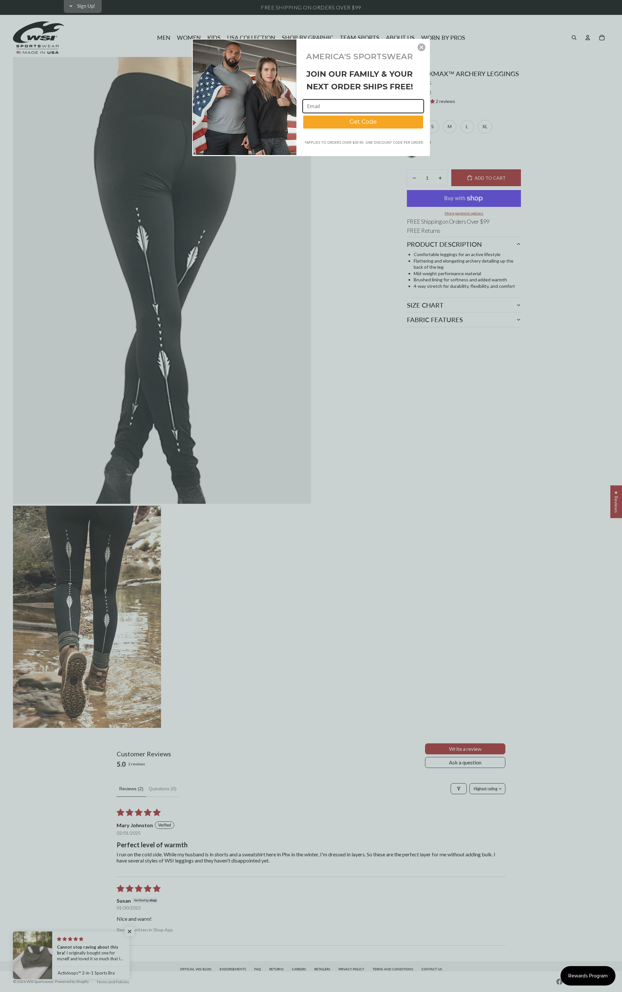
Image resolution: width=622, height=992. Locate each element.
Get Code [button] (363, 121)
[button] (421, 47)
